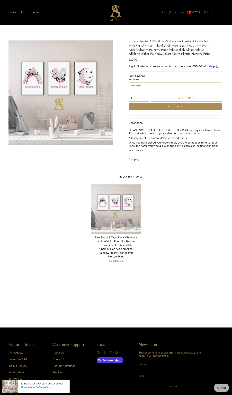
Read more (136, 150)
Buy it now (175, 106)
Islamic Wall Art (17, 359)
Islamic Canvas (17, 365)
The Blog (58, 372)
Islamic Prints (16, 372)
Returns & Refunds (64, 365)
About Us (58, 352)
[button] (12, 12)
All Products (15, 352)
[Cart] (221, 12)
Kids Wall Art (16, 379)
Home (132, 41)
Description (136, 122)
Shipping (134, 159)
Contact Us (59, 359)
